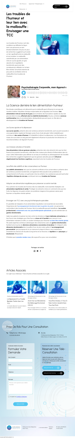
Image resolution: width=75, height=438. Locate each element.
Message (10, 379)
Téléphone (11, 372)
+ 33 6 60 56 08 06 (14, 335)
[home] (11, 6)
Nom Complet (11, 357)
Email (9, 365)
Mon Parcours (23, 3)
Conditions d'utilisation (21, 396)
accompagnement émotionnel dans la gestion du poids (35, 206)
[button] (36, 3)
